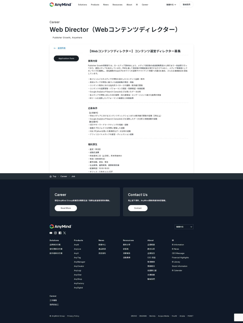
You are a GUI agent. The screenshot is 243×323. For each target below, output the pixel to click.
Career (63, 176)
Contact (137, 208)
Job (73, 176)
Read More (66, 208)
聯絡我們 (186, 4)
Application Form (66, 58)
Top (54, 176)
